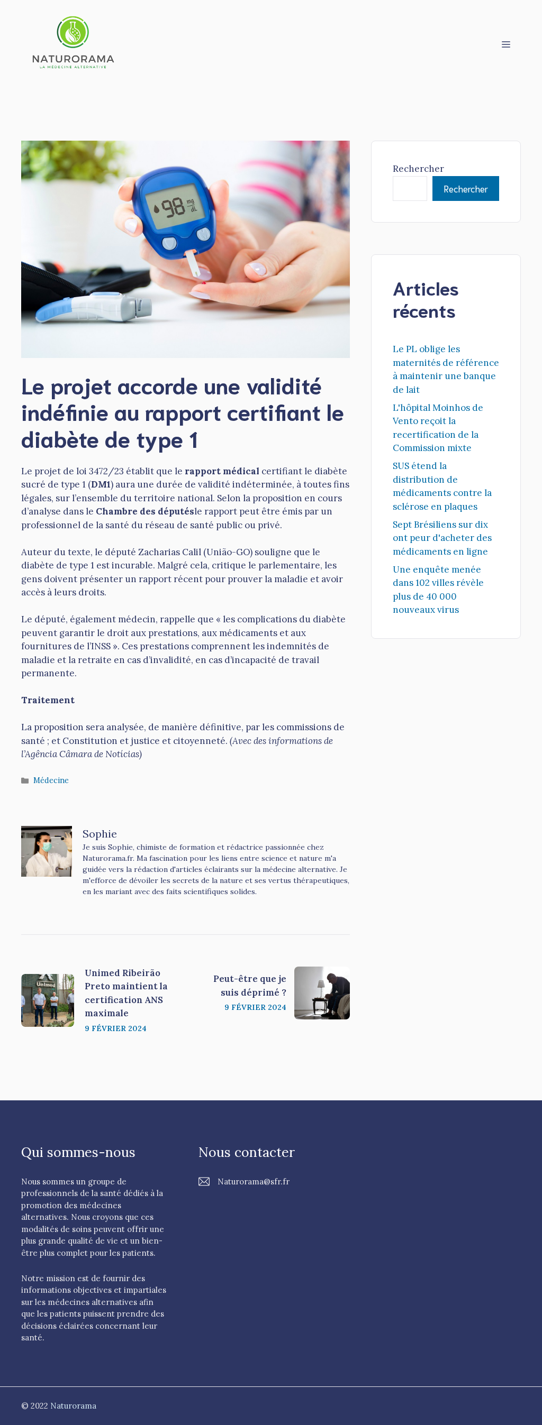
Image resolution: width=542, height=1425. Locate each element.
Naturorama (73, 1406)
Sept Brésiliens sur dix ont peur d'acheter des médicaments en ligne (442, 538)
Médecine (51, 780)
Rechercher (418, 168)
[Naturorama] (74, 43)
